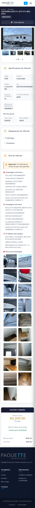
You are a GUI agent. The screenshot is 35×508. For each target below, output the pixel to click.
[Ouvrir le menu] (31, 3)
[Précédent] (12, 59)
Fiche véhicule (19, 22)
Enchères (11, 9)
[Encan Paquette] (7, 3)
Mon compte (5, 481)
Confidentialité (21, 505)
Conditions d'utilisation (25, 475)
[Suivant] (22, 59)
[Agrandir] (17, 39)
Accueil (3, 9)
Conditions (12, 505)
